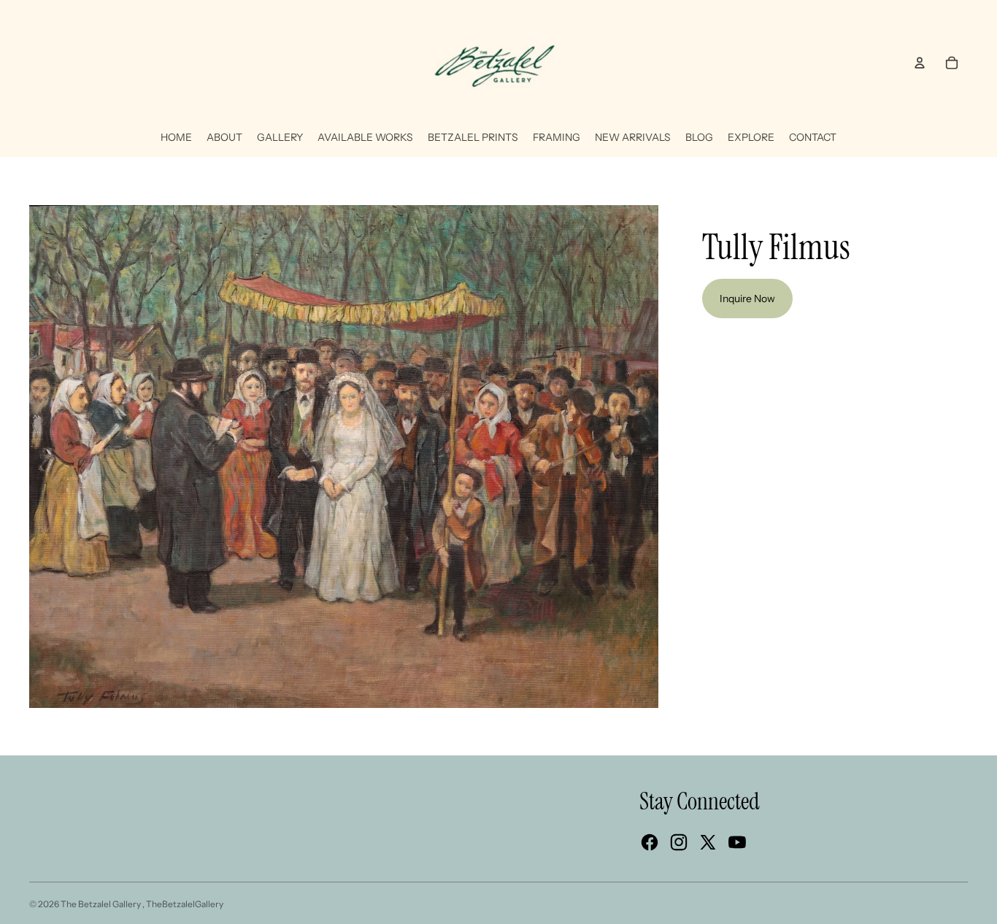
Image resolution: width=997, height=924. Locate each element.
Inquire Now (747, 298)
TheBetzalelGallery (184, 903)
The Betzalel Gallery (101, 903)
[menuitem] (176, 138)
